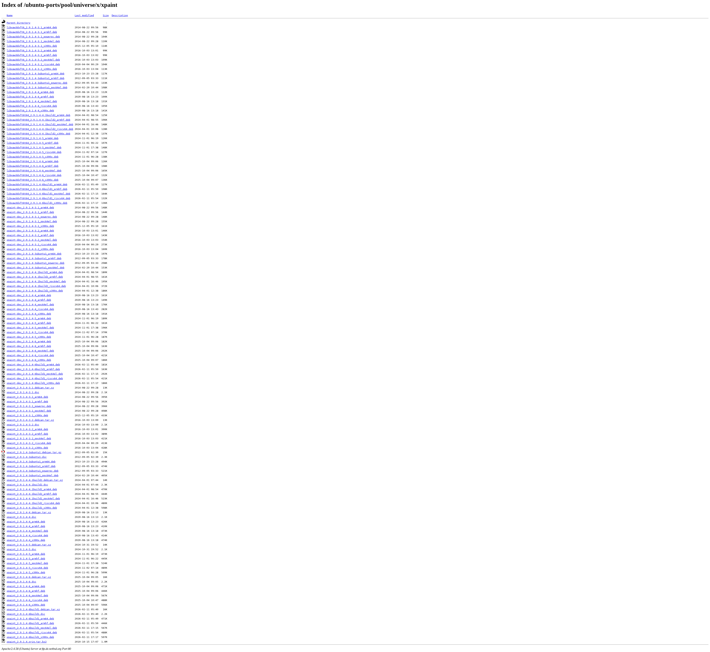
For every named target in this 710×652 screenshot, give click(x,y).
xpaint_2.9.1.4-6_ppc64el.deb (27, 595)
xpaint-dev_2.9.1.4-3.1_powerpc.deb (32, 216)
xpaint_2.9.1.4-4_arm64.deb (26, 521)
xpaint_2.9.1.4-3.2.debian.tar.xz (30, 420)
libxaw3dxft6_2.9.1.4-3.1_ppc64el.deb (33, 41)
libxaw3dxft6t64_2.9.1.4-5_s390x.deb (32, 156)
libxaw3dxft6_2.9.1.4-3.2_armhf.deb (32, 55)
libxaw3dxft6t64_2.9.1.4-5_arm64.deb (32, 138)
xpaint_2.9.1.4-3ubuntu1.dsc (27, 457)
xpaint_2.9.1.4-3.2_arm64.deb (27, 429)
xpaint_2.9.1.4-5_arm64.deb (26, 554)
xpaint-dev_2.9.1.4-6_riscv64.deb (30, 355)
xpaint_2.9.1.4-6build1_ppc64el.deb (32, 628)
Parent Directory (18, 22)
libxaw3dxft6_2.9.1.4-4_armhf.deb (30, 96)
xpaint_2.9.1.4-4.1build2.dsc (27, 484)
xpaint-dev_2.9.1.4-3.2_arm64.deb (30, 230)
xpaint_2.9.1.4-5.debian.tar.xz (29, 544)
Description (120, 15)
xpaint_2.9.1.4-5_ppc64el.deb (27, 563)
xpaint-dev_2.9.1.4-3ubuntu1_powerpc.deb (35, 263)
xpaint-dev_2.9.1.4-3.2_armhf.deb (30, 235)
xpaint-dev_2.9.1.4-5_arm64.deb (29, 318)
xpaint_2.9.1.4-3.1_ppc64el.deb (29, 410)
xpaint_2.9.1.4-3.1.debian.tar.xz (30, 387)
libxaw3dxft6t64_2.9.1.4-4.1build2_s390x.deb (38, 133)
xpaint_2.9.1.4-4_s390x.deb (26, 540)
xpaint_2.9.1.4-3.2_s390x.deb (27, 447)
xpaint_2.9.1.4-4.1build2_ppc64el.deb (33, 498)
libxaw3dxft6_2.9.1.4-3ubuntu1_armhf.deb (35, 78)
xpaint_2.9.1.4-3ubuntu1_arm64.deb (31, 461)
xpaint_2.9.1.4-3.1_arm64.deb (27, 397)
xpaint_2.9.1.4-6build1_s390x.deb (30, 637)
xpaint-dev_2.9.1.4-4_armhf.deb (29, 300)
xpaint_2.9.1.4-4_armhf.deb (26, 526)
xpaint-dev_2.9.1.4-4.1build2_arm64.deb (35, 272)
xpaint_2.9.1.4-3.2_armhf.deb (27, 434)
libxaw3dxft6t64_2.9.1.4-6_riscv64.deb (34, 175)
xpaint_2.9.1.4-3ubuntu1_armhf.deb (31, 466)
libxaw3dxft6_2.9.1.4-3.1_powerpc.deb (33, 36)
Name (10, 15)
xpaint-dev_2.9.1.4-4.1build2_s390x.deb (35, 290)
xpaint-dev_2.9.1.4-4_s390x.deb (29, 313)
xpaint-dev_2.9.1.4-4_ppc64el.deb (30, 304)
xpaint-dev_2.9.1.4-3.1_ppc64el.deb (32, 221)
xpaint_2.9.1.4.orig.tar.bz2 (27, 641)
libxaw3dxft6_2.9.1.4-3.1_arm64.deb (32, 27)
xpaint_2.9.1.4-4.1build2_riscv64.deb (33, 503)
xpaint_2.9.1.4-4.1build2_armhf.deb (32, 494)
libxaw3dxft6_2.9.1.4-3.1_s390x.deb (32, 46)
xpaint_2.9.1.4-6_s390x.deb (26, 604)
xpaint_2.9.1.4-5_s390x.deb (26, 572)
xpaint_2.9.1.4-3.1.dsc (23, 392)
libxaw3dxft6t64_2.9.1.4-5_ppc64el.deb (34, 147)
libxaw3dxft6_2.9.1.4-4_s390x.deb (30, 110)
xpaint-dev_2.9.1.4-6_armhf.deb (29, 346)
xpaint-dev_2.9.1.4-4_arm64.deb (29, 295)
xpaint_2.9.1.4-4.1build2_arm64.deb (32, 489)
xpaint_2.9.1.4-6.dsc (21, 581)
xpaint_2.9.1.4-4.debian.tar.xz (29, 512)
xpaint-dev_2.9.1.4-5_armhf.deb (29, 323)
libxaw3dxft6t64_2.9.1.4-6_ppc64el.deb (34, 170)
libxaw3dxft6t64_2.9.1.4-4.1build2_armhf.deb (38, 119)
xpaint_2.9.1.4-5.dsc (21, 549)
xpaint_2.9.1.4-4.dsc (21, 517)
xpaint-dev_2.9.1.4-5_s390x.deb (29, 337)
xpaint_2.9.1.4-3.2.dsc (23, 424)
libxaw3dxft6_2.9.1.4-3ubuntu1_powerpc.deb (37, 82)
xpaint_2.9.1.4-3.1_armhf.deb (27, 401)
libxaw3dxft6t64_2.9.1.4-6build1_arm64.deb (37, 184)
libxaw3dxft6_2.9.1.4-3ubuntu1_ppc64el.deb (37, 87)
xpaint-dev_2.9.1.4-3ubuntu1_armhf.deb (34, 258)
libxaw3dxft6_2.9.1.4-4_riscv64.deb (32, 106)
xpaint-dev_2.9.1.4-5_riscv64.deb (30, 332)
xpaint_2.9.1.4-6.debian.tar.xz (29, 577)
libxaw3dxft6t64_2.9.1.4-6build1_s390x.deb (37, 203)
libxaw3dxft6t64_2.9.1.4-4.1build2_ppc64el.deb (40, 124)
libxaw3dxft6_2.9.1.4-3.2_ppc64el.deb (33, 59)
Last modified (84, 15)
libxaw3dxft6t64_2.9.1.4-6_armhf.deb (32, 166)
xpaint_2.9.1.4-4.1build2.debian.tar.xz (35, 480)
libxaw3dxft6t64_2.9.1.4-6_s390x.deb (32, 179)
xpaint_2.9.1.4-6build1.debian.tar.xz (33, 609)
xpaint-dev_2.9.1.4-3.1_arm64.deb (30, 207)
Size (106, 15)
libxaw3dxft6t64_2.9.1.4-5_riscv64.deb (34, 152)
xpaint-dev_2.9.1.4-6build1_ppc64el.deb (35, 373)
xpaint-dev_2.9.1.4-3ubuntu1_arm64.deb (34, 253)
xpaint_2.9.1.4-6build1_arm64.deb (30, 618)
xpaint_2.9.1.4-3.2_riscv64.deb (29, 443)
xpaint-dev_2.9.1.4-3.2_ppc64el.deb (32, 240)
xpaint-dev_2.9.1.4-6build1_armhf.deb (33, 369)
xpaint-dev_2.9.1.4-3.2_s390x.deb (30, 249)
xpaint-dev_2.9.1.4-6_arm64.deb (29, 341)
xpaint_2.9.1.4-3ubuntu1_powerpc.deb (32, 470)
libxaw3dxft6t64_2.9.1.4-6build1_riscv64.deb (38, 198)
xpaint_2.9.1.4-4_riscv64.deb (27, 535)
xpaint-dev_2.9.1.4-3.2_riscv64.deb (32, 244)
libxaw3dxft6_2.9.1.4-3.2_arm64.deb (32, 50)
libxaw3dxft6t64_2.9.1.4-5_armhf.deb (32, 143)
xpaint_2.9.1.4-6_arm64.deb (26, 586)
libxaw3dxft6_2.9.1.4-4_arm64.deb (30, 92)
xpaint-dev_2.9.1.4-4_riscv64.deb (30, 309)
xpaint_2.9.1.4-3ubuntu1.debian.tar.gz (34, 452)
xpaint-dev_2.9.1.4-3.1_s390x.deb (30, 226)
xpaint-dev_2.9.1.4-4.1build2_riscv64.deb (36, 286)
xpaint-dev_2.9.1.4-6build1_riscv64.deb (35, 378)
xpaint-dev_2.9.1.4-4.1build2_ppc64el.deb (36, 281)
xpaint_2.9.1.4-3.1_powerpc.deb (29, 406)
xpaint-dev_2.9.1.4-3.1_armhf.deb (30, 212)
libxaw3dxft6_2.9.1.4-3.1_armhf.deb (32, 32)
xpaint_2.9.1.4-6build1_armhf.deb (30, 623)
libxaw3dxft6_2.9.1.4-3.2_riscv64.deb (33, 64)
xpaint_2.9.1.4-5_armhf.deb (26, 558)
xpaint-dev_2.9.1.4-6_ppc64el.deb (30, 350)
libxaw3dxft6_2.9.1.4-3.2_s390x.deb (32, 69)
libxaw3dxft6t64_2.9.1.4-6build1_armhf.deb (37, 189)
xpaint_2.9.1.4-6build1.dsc (26, 614)
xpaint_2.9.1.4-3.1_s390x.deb (27, 415)
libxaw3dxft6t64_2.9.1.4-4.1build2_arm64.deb (38, 115)
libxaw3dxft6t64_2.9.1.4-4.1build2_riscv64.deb (40, 129)
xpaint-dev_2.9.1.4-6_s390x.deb (29, 360)
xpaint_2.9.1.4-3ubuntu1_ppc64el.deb (32, 475)
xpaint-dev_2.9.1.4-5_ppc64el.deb (30, 327)
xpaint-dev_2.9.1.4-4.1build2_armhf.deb (35, 276)
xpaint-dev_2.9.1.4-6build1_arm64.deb (33, 364)
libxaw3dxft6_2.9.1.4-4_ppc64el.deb (32, 101)
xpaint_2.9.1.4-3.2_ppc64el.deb (29, 438)
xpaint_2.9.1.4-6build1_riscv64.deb (32, 632)
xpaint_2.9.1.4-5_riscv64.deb (27, 567)
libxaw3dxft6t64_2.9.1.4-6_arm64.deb (32, 161)
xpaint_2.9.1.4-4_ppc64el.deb (27, 531)
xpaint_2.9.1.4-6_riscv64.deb (27, 600)
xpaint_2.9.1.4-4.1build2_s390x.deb (32, 507)
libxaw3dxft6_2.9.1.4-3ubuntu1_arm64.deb (35, 73)
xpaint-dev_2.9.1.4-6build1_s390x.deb (33, 383)
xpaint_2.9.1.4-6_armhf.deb (26, 591)
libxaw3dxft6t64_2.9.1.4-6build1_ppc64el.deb (38, 193)
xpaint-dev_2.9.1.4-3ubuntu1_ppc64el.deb (35, 267)
